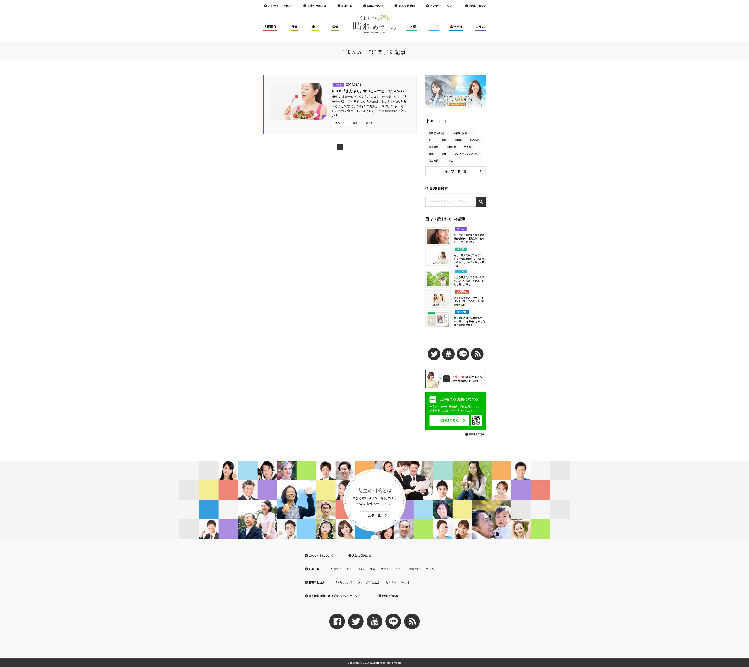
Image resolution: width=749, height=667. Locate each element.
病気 (335, 26)
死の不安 (474, 140)
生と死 (411, 26)
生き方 (467, 147)
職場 (431, 153)
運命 (444, 153)
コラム (480, 26)
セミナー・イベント (442, 5)
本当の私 (433, 147)
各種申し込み (317, 582)
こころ (434, 26)
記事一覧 (347, 5)
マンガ (449, 160)
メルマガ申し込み (369, 582)
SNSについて (375, 5)
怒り (431, 140)
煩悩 (444, 140)
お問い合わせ (477, 5)
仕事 (294, 26)
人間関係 (270, 26)
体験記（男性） (437, 133)
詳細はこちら (477, 434)
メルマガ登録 (406, 5)
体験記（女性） (461, 133)
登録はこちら (449, 420)
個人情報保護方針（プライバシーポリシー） (336, 595)
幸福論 (458, 140)
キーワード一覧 (456, 171)
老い (315, 26)
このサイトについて (280, 5)
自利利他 (451, 147)
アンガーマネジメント (466, 153)
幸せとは (456, 26)
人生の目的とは (317, 5)
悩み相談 (433, 160)
